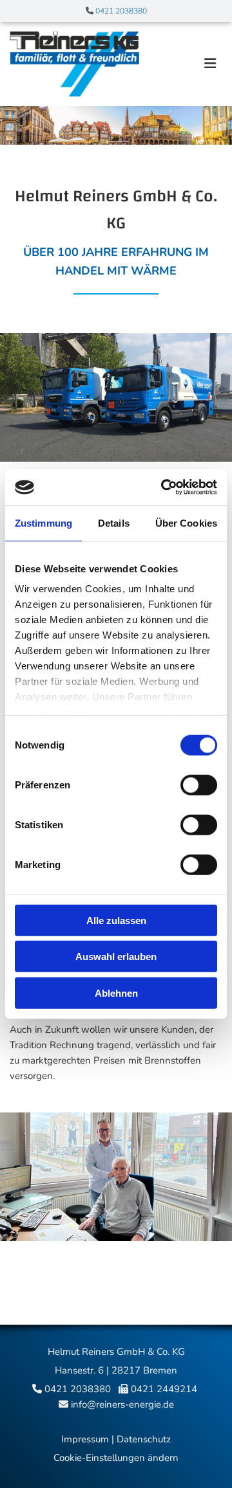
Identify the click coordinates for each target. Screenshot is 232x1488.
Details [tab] (114, 522)
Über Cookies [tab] (186, 522)
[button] (185, 64)
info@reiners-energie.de (122, 1404)
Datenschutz (144, 1439)
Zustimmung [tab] (43, 522)
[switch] (198, 784)
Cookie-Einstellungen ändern (116, 1457)
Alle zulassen (116, 919)
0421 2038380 (121, 11)
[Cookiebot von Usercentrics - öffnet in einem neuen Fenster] (163, 487)
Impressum (85, 1439)
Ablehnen (116, 992)
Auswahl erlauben (116, 956)
